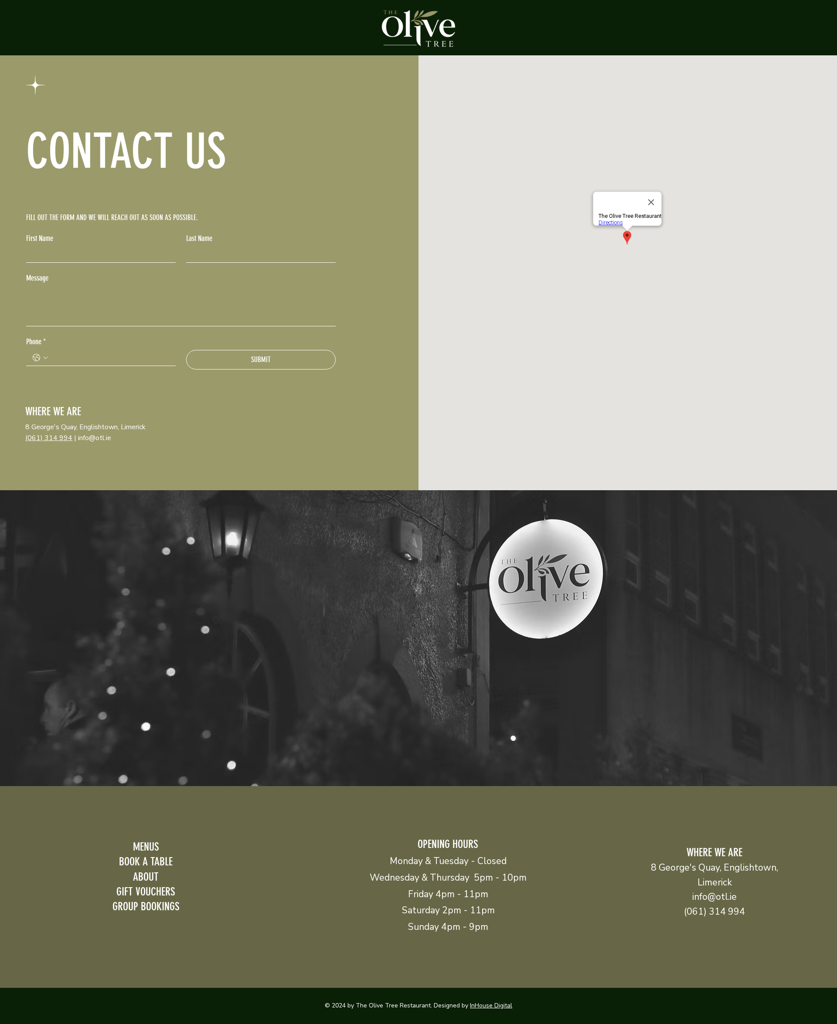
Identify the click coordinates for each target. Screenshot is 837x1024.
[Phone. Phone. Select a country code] (40, 358)
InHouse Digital (491, 1005)
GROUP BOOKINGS (146, 906)
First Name (39, 238)
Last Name (199, 238)
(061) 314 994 (48, 438)
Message (37, 278)
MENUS (146, 846)
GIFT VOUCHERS (145, 891)
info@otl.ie (94, 438)
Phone (36, 341)
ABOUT (146, 876)
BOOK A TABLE (146, 861)
